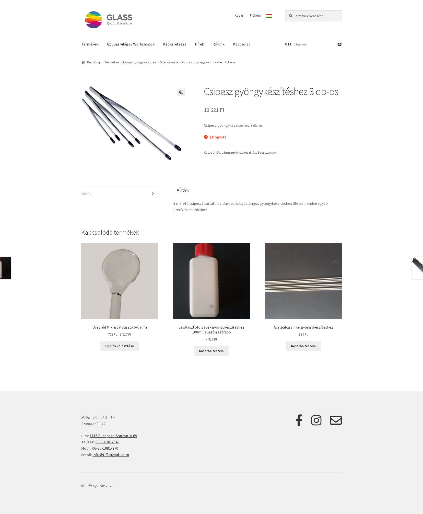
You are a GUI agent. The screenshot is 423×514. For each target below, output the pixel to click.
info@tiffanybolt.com (111, 454)
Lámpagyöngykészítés (139, 62)
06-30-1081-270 (105, 448)
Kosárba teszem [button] (211, 351)
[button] (181, 92)
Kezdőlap (94, 62)
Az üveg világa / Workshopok (130, 44)
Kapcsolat (241, 44)
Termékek (89, 44)
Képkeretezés (174, 44)
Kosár (239, 15)
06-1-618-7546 (107, 441)
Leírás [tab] (86, 193)
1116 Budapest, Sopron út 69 (113, 435)
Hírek (199, 44)
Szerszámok (169, 62)
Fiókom (255, 15)
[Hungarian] (269, 16)
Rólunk (218, 44)
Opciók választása (119, 346)
